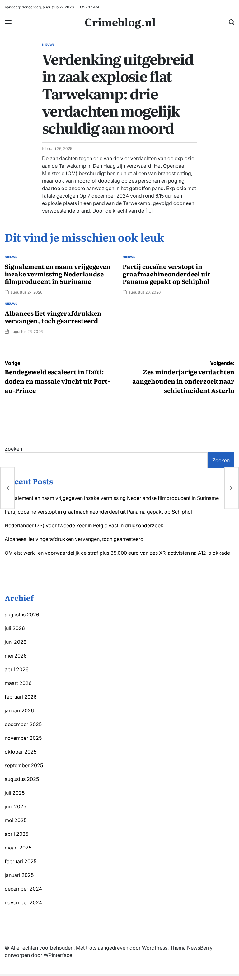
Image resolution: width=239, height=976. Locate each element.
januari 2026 (19, 710)
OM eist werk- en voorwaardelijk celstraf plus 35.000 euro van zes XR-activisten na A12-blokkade (117, 553)
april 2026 (17, 669)
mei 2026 (16, 656)
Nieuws (48, 44)
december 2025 (23, 724)
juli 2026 (15, 628)
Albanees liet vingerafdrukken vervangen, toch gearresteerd (53, 316)
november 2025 (23, 738)
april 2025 (16, 834)
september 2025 (24, 765)
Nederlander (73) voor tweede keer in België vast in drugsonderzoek (84, 525)
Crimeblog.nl (120, 21)
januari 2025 (19, 875)
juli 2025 (15, 793)
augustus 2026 (22, 614)
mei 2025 (15, 820)
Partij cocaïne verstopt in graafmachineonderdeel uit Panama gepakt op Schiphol (166, 273)
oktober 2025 (20, 752)
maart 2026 (18, 683)
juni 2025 (15, 806)
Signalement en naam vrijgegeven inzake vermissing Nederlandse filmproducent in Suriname (57, 273)
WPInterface (58, 955)
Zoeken (13, 449)
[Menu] (8, 22)
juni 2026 (15, 642)
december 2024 (23, 889)
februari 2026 (21, 697)
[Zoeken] (231, 22)
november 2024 (23, 902)
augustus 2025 (22, 779)
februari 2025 (20, 861)
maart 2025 (18, 847)
